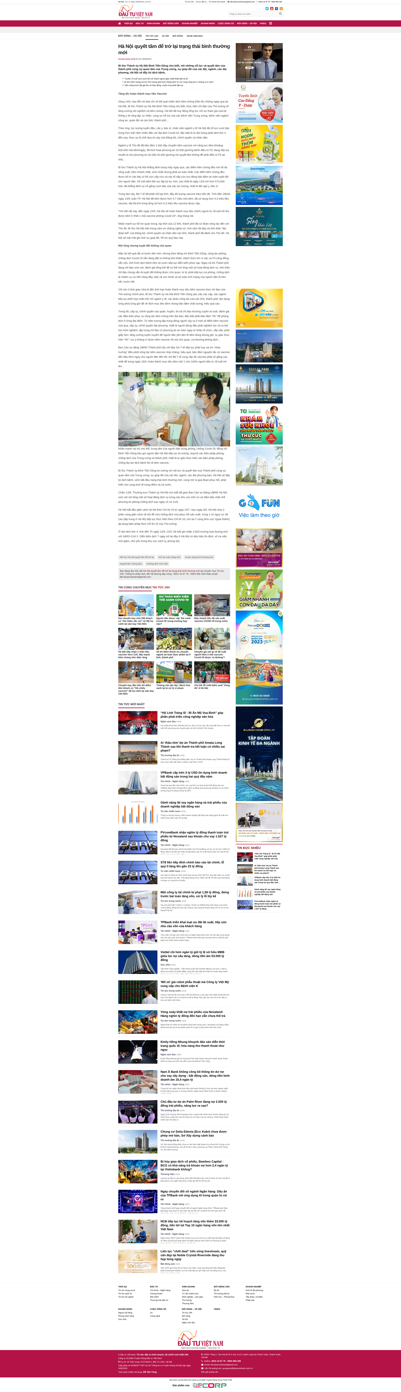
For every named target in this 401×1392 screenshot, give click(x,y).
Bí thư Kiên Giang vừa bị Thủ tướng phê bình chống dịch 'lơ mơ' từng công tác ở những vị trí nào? (169, 82)
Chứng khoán (156, 1293)
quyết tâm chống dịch (131, 563)
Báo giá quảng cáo (209, 1372)
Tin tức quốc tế (125, 1293)
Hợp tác (185, 1290)
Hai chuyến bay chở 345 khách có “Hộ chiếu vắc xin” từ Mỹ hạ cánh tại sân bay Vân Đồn (135, 621)
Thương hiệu (167, 1174)
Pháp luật (250, 1300)
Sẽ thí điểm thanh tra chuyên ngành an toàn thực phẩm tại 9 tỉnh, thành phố (173, 654)
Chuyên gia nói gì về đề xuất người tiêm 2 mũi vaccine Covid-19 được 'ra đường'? (210, 654)
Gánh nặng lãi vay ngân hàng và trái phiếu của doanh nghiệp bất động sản (267, 891)
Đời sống (178, 36)
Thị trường (187, 1300)
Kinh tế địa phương (254, 1290)
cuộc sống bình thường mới (199, 557)
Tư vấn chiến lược (170, 811)
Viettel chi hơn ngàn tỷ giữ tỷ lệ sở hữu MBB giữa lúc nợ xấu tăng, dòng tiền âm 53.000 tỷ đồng (192, 956)
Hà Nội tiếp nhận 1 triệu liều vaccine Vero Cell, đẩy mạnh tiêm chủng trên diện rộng (134, 654)
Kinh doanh (153, 23)
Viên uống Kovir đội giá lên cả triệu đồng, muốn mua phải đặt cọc (154, 85)
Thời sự (128, 23)
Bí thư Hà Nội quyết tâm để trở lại (137, 557)
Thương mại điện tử (159, 1300)
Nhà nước (250, 1293)
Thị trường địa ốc (170, 755)
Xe (151, 1312)
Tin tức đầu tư (201, 2)
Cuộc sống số (226, 23)
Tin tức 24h (189, 2)
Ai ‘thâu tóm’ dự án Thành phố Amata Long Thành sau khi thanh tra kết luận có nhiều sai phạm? (193, 746)
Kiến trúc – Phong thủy (224, 1297)
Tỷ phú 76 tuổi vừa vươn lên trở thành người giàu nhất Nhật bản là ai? (156, 79)
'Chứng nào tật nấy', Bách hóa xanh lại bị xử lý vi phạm (173, 686)
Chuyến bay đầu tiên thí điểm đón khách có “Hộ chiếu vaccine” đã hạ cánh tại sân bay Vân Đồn (136, 689)
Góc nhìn (165, 965)
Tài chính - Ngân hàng (172, 781)
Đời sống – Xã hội (247, 23)
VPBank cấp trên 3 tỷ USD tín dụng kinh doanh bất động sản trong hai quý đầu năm (267, 880)
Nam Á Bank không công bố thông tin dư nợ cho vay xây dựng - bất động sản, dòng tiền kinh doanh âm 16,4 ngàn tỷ (195, 1075)
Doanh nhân (208, 23)
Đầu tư (140, 23)
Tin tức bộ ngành (126, 1297)
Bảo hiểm (154, 1297)
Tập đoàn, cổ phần (254, 1297)
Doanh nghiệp (190, 23)
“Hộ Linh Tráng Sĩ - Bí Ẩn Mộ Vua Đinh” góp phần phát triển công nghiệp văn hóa (267, 856)
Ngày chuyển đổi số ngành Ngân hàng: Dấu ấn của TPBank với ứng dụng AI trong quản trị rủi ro (194, 1195)
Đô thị (216, 1290)
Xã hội (165, 36)
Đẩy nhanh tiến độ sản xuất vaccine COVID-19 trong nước (211, 619)
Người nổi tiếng (125, 1312)
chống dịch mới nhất (158, 563)
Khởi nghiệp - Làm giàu (192, 1297)
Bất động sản (171, 23)
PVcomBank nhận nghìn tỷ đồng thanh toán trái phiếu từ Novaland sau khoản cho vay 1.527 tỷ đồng (195, 836)
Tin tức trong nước (171, 901)
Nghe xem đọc (195, 36)
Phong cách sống (126, 1316)
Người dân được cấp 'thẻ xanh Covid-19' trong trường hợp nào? (173, 621)
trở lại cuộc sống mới (170, 557)
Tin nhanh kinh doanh (217, 2)
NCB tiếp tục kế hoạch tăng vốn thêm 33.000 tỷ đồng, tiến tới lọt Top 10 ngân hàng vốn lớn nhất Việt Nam (195, 1225)
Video (263, 23)
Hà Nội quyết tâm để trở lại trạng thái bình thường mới (171, 571)
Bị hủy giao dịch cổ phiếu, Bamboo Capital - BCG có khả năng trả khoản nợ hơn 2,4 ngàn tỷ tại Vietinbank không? (194, 1165)
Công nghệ (155, 1316)
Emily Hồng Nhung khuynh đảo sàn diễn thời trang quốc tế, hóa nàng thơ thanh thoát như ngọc (193, 1045)
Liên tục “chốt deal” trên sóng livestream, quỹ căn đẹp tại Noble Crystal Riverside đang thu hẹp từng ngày (193, 1255)
